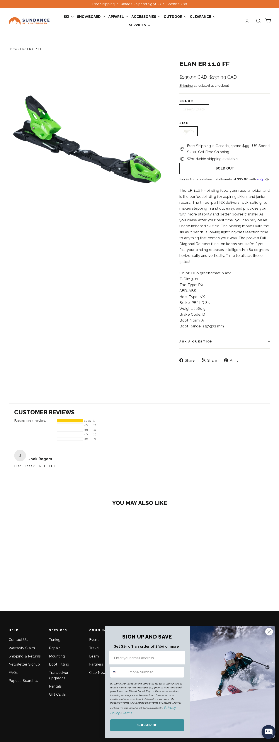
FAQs (13, 673)
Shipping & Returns (25, 656)
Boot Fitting (59, 664)
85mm (188, 131)
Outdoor (173, 17)
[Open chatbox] (269, 732)
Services (138, 25)
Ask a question (196, 341)
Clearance (201, 17)
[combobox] (118, 672)
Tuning (55, 640)
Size (184, 123)
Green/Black (194, 109)
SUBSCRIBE (147, 725)
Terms (127, 713)
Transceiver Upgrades (58, 675)
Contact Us (18, 640)
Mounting (57, 656)
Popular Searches (23, 681)
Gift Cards (57, 694)
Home (13, 49)
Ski (67, 17)
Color (186, 101)
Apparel (116, 17)
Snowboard (89, 17)
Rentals (55, 686)
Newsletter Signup (24, 664)
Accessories (144, 17)
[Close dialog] (269, 631)
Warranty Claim (22, 648)
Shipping (186, 85)
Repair (54, 648)
